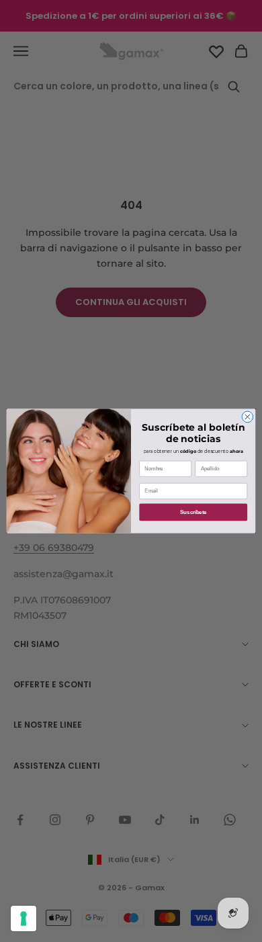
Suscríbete (193, 512)
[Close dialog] (247, 417)
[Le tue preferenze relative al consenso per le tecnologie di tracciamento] (23, 918)
